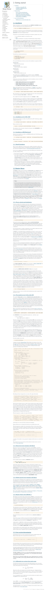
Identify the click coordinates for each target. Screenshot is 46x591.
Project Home (4, 34)
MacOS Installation (19, 9)
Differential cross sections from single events (23, 19)
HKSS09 (25, 302)
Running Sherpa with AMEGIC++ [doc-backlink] (22, 494)
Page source (42, 589)
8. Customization (4, 26)
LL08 (21, 485)
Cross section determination (19, 18)
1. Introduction (4, 12)
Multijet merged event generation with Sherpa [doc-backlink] (25, 477)
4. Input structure (4, 20)
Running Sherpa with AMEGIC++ (21, 16)
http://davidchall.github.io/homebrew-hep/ (34, 148)
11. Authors (4, 29)
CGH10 (14, 488)
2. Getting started (5, 14)
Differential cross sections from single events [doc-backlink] (24, 561)
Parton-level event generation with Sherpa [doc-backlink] (24, 445)
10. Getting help (4, 28)
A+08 (14, 487)
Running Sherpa (17, 10)
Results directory (16, 259)
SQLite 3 (17, 38)
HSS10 (41, 487)
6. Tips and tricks (5, 22)
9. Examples (4, 27)
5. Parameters (4, 21)
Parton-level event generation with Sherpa (22, 14)
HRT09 (27, 485)
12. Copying (4, 30)
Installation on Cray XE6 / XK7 (21, 7)
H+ (40, 486)
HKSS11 (33, 485)
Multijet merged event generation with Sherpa (23, 15)
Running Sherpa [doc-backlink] (18, 168)
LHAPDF (14, 88)
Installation (16, 5)
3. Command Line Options (6, 19)
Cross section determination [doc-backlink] (22, 532)
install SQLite (39, 44)
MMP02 (38, 484)
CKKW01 (31, 484)
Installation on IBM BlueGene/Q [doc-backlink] (22, 132)
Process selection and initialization (21, 12)
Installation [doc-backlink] (17, 23)
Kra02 (14, 485)
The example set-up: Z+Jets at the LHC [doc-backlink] (23, 295)
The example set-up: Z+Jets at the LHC (22, 13)
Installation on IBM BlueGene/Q (21, 8)
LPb (17, 486)
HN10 (30, 485)
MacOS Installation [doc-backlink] (19, 144)
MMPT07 (17, 485)
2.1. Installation (5, 15)
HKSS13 (39, 485)
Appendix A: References (6, 32)
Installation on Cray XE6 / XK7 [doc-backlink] (21, 117)
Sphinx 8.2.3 (34, 589)
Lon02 (35, 484)
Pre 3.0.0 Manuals (5, 35)
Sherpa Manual (7, 9)
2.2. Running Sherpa (6, 16)
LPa (20, 486)
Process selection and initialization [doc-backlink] (22, 202)
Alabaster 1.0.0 (39, 589)
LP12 (37, 485)
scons (32, 233)
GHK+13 (14, 486)
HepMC (34, 87)
